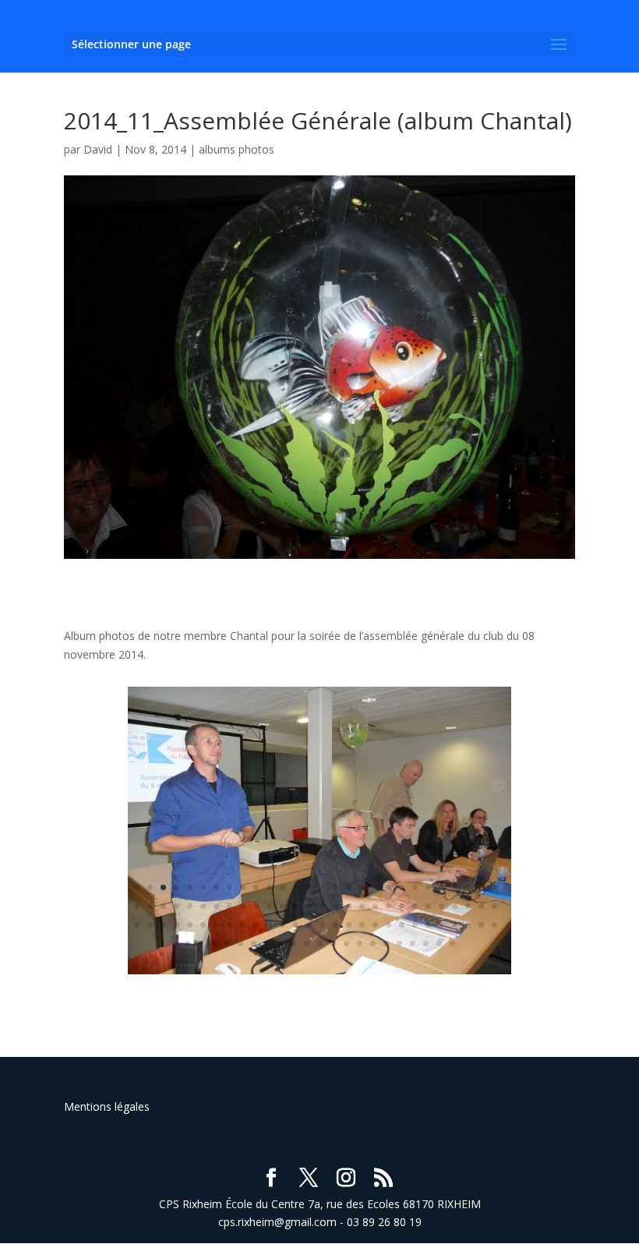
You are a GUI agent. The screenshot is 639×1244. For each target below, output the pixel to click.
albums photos (236, 149)
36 (229, 906)
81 (454, 925)
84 (494, 925)
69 (295, 925)
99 (373, 943)
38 (256, 906)
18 (362, 887)
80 (441, 925)
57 (136, 925)
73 (348, 925)
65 (242, 925)
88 (227, 943)
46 (362, 906)
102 (412, 943)
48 (388, 906)
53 (454, 906)
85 (187, 943)
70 (309, 925)
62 (203, 925)
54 (468, 906)
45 (348, 906)
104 (439, 943)
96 (333, 943)
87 (214, 943)
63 (216, 925)
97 (346, 943)
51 (428, 906)
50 (415, 906)
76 (388, 925)
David (97, 149)
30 (150, 906)
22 (415, 887)
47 (375, 906)
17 (348, 887)
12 (282, 887)
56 (494, 906)
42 (309, 906)
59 (163, 925)
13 (295, 887)
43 (322, 906)
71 (322, 925)
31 (163, 906)
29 (136, 906)
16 (335, 887)
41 (295, 906)
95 (320, 943)
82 (468, 925)
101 (399, 943)
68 (282, 925)
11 (269, 887)
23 (428, 887)
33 (189, 906)
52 (441, 906)
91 (267, 943)
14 (309, 887)
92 (280, 943)
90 (253, 943)
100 (386, 943)
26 (468, 887)
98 (359, 943)
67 (269, 925)
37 (242, 906)
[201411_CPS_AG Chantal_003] (319, 974)
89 (240, 943)
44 (335, 906)
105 (452, 943)
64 (229, 925)
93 (293, 943)
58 (150, 925)
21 (401, 887)
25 (454, 887)
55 (481, 906)
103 (426, 943)
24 (441, 887)
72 (335, 925)
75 (375, 925)
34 (203, 906)
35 (216, 906)
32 (176, 906)
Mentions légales (107, 1106)
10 (256, 887)
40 (282, 906)
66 (256, 925)
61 (189, 925)
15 (322, 887)
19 (375, 887)
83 (481, 925)
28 (494, 887)
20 (388, 887)
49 (401, 906)
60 (176, 925)
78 (415, 925)
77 (401, 925)
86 (200, 943)
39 (269, 906)
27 (481, 887)
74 (362, 925)
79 (428, 925)
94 (306, 943)
